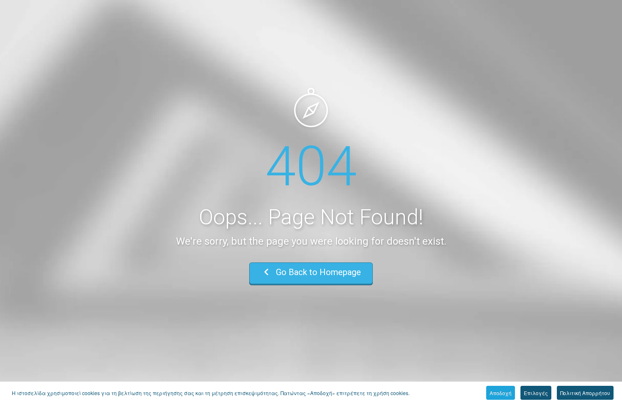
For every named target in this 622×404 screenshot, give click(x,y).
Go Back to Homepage (317, 272)
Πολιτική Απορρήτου (585, 392)
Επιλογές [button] (536, 392)
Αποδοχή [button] (501, 392)
